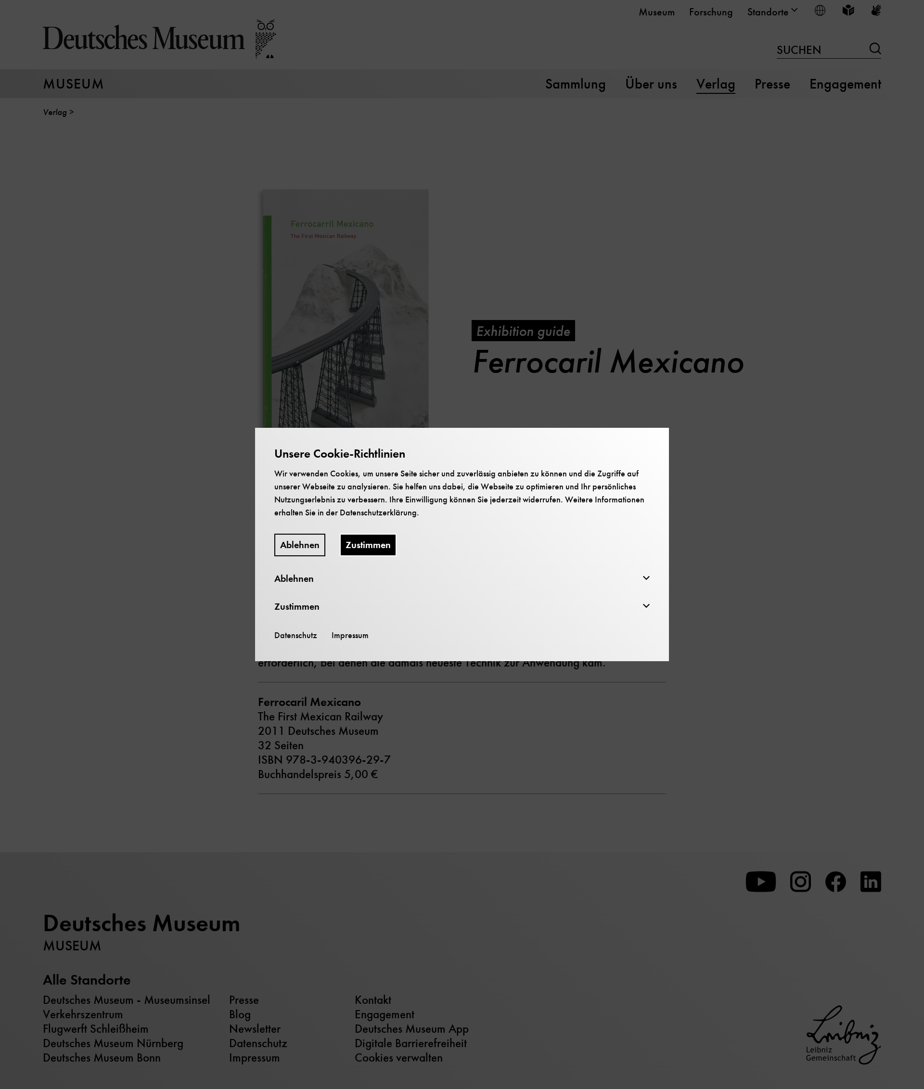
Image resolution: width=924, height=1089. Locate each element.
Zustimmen (368, 545)
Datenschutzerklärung (378, 512)
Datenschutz (295, 635)
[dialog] (462, 544)
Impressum (350, 635)
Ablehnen (300, 545)
